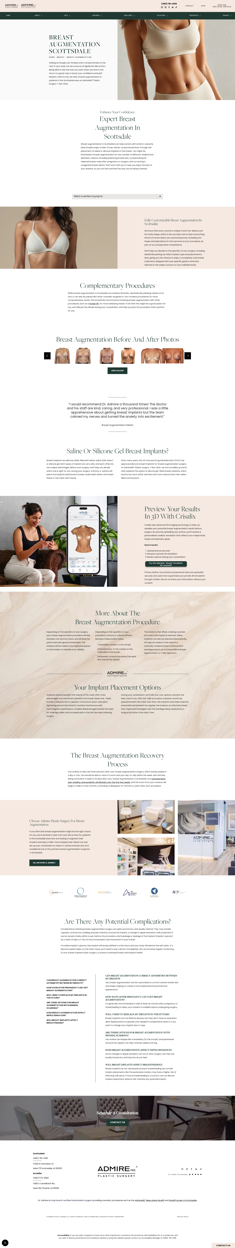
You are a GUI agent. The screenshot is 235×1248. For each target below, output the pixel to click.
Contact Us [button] (223, 1245)
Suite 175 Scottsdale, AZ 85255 (47, 1168)
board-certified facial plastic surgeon (74, 1200)
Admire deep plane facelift (149, 1200)
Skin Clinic (128, 15)
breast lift (94, 303)
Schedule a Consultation (117, 1112)
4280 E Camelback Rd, (44, 1183)
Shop (203, 6)
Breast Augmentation (79, 57)
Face (66, 15)
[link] (61, 1159)
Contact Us (117, 1122)
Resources (194, 15)
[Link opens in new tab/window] (166, 564)
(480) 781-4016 (169, 1238)
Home (8, 15)
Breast (61, 57)
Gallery (226, 15)
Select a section (88, 196)
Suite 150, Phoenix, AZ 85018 (46, 1188)
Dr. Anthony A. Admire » (44, 862)
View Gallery (117, 370)
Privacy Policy (182, 1217)
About (37, 15)
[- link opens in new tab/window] (56, 892)
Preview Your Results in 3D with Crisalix (172, 512)
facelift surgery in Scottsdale (183, 1200)
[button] (5, 1243)
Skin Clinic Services (222, 6)
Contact (189, 6)
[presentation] (47, 355)
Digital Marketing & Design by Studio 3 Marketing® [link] (104, 1217)
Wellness (96, 15)
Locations (161, 15)
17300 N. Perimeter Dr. (43, 1164)
